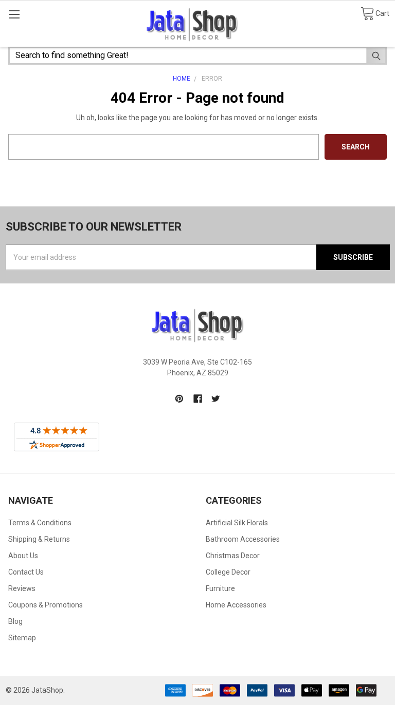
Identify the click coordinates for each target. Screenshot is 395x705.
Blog (15, 621)
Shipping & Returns (39, 539)
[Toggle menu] (14, 14)
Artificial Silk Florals (237, 523)
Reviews (21, 588)
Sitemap (22, 638)
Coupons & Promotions (45, 605)
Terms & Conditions (39, 523)
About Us (23, 555)
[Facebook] (198, 399)
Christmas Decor (233, 555)
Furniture (220, 588)
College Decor (228, 572)
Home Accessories (236, 605)
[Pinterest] (179, 399)
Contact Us (26, 572)
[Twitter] (216, 399)
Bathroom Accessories (243, 539)
